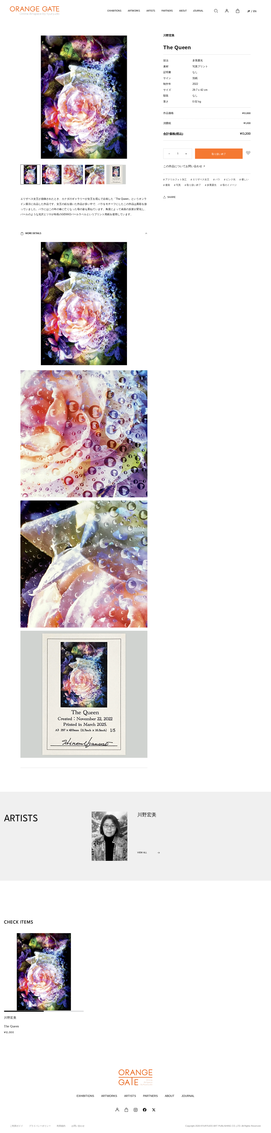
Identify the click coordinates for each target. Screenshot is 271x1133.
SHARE (171, 197)
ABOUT (183, 11)
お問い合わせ (78, 1126)
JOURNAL (198, 11)
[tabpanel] (44, 972)
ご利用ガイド (16, 1126)
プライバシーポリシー (40, 1126)
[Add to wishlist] (248, 153)
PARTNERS (167, 11)
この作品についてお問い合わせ (182, 166)
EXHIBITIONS (114, 11)
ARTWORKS (134, 11)
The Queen (11, 1026)
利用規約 (61, 1126)
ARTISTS (150, 11)
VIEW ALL (142, 853)
